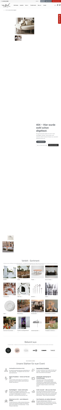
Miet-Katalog (16, 5)
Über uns (39, 5)
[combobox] (42, 145)
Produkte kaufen (33, 5)
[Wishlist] (57, 5)
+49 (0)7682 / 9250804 (5, 1)
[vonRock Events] (6, 5)
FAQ (43, 1)
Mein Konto (49, 1)
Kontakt (44, 5)
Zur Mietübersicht (41, 141)
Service (26, 5)
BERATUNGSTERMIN (57, 1)
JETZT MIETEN (59, 20)
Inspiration (21, 5)
